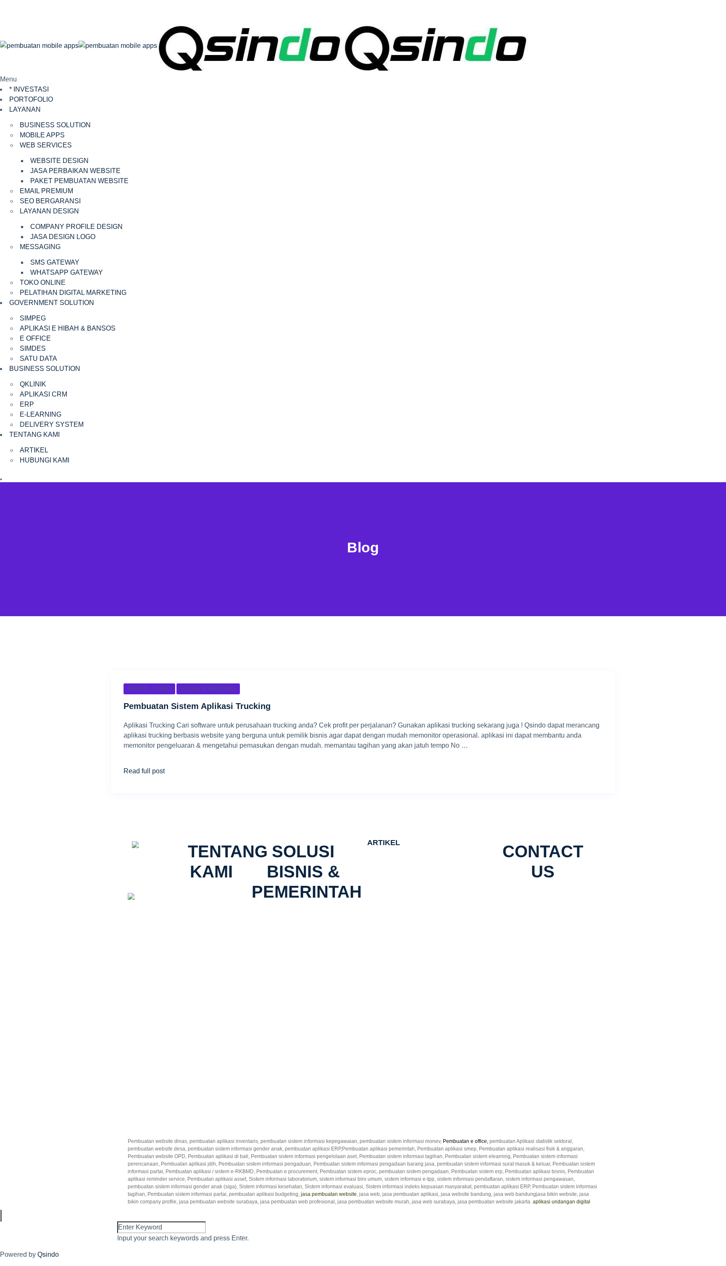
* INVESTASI (29, 89)
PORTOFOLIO (31, 99)
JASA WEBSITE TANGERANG (414, 927)
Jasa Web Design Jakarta (405, 987)
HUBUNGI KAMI (44, 460)
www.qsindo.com (159, 1023)
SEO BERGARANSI (50, 201)
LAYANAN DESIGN (49, 211)
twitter (537, 901)
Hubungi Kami (397, 1066)
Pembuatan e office (465, 1141)
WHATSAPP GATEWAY (66, 272)
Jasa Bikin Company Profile (408, 866)
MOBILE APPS (42, 135)
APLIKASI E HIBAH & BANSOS (68, 328)
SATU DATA (38, 358)
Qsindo (48, 1254)
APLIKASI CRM (43, 394)
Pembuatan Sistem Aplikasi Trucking (197, 706)
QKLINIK (33, 384)
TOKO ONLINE (43, 282)
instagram (566, 901)
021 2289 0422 (161, 1033)
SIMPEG (33, 318)
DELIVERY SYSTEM (52, 424)
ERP (27, 404)
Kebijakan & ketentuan (410, 1076)
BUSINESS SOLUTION (55, 125)
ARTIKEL (34, 450)
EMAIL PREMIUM (46, 190)
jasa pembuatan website (329, 1194)
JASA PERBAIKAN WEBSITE (75, 170)
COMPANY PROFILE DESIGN (76, 226)
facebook (509, 901)
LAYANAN (25, 109)
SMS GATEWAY (54, 262)
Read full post (144, 771)
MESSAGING (40, 246)
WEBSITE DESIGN (59, 160)
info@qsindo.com (165, 1044)
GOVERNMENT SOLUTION (51, 302)
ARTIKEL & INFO (149, 689)
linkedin (546, 911)
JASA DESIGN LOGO (62, 236)
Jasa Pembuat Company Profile (414, 897)
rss (524, 911)
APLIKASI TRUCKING (208, 689)
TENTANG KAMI (34, 434)
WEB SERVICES (46, 145)
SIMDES (33, 348)
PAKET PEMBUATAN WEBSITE (79, 180)
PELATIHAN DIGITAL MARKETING (73, 292)
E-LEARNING (40, 414)
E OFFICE (35, 338)
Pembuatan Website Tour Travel (415, 957)
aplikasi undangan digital (561, 1202)
